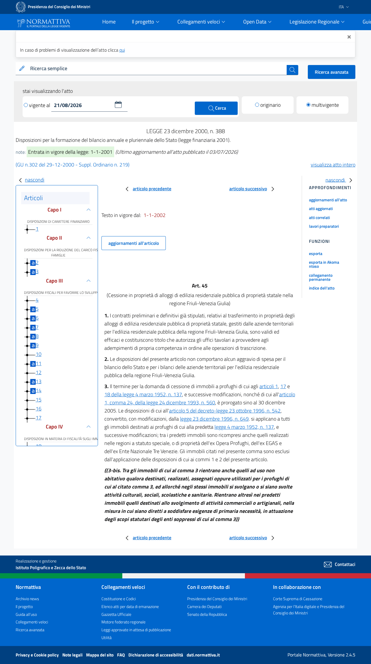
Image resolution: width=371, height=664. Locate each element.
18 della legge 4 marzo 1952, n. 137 (143, 394)
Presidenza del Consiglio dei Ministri (217, 599)
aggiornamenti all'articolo (133, 243)
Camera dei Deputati (204, 606)
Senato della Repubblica (207, 614)
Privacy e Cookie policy (38, 655)
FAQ (121, 655)
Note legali (72, 655)
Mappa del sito (100, 655)
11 (38, 363)
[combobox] (157, 68)
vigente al (40, 105)
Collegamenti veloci (32, 622)
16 (38, 408)
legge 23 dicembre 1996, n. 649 (214, 419)
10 (38, 354)
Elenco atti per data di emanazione (130, 606)
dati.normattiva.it (203, 655)
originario (270, 105)
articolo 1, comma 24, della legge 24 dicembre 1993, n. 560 (199, 398)
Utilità (106, 637)
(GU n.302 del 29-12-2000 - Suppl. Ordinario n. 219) (73, 165)
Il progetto (24, 606)
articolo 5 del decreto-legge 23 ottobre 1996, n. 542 (225, 411)
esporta (315, 253)
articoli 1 (268, 386)
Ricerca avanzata (331, 71)
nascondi (34, 180)
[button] (118, 104)
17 (38, 417)
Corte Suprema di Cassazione (297, 599)
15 (38, 400)
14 (38, 390)
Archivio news (27, 599)
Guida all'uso (26, 614)
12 (38, 372)
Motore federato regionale (123, 622)
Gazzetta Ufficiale (116, 614)
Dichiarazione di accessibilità (156, 655)
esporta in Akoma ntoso (324, 264)
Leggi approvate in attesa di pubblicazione (136, 630)
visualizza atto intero (333, 165)
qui (122, 49)
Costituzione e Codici (118, 599)
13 (38, 381)
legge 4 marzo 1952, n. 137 (244, 427)
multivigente (325, 105)
